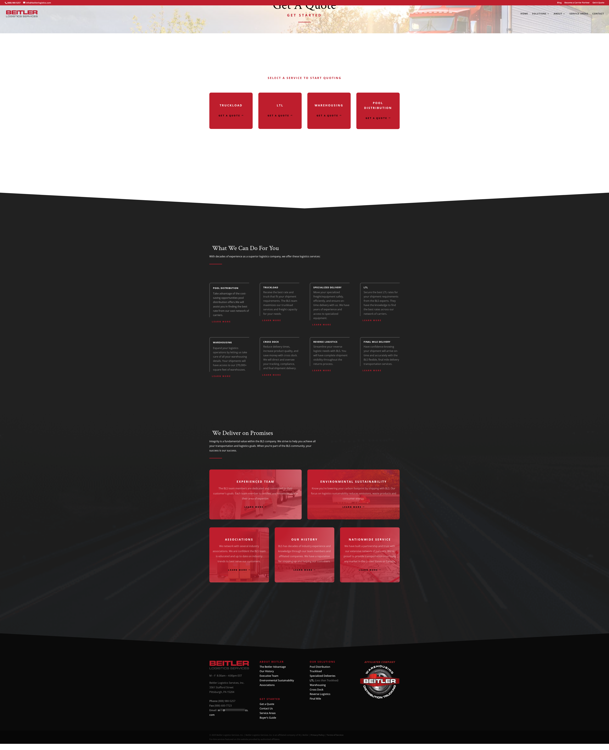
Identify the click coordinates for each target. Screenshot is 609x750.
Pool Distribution (320, 666)
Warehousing (318, 685)
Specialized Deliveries (322, 676)
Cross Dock (316, 689)
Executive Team (269, 676)
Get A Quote (598, 3)
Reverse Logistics (320, 694)
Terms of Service (335, 735)
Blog (559, 3)
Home (524, 14)
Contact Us (266, 708)
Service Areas (579, 14)
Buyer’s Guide (268, 717)
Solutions (539, 14)
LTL (312, 680)
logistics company (270, 256)
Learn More (221, 321)
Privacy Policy (317, 735)
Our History (267, 671)
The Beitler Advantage (273, 666)
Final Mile (315, 698)
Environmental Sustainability (277, 680)
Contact (598, 14)
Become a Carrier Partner (577, 3)
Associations (267, 685)
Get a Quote (267, 704)
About (558, 14)
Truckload (316, 671)
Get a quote (229, 115)
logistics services (310, 256)
